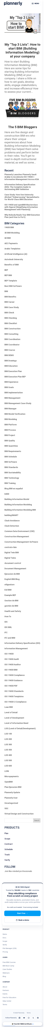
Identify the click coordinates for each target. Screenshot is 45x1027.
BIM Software (10, 462)
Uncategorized (11, 803)
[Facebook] (38, 1018)
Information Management (16, 648)
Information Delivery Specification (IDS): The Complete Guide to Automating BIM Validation (19, 186)
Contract (8, 844)
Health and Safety (12, 611)
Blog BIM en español (13, 488)
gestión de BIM (11, 606)
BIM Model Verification (14, 414)
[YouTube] (24, 1018)
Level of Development (14, 718)
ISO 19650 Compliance (14, 675)
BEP (6, 270)
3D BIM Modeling (12, 233)
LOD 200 (8, 739)
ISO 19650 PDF (10, 686)
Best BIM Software (13, 286)
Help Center (7, 1001)
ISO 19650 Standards (14, 691)
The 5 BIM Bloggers (22, 127)
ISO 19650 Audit (11, 659)
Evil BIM (7, 590)
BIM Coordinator (12, 344)
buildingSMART (11, 515)
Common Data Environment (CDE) (19, 531)
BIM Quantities (11, 446)
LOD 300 (8, 744)
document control (12, 563)
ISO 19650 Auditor (12, 664)
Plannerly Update (12, 792)
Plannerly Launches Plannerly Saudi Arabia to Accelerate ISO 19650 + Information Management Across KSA (21, 176)
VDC (6, 808)
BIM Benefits (10, 297)
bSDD (6, 494)
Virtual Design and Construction (19, 814)
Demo (5, 934)
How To (7, 616)
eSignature (9, 584)
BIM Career (9, 302)
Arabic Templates (12, 248)
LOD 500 (8, 760)
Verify (7, 860)
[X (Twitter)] (33, 1018)
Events (5, 994)
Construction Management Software (21, 542)
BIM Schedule (10, 456)
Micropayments (11, 776)
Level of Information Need (16, 723)
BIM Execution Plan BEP (15, 376)
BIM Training (10, 483)
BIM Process (10, 430)
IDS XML (8, 627)
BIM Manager (10, 408)
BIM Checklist (10, 323)
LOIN (6, 771)
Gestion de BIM (11, 600)
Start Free (21, 913)
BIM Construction (12, 328)
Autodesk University (13, 259)
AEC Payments (11, 243)
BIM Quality (9, 440)
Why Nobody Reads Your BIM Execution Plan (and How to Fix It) (22, 216)
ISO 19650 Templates (14, 696)
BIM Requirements (12, 451)
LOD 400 (8, 755)
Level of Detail (10, 712)
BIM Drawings (10, 360)
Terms (5, 1004)
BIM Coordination (12, 339)
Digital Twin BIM (11, 552)
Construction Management (16, 536)
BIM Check (9, 312)
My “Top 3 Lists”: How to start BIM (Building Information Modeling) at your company (22, 50)
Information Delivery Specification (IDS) (22, 643)
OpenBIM (8, 782)
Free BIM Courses (9, 962)
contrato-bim (10, 547)
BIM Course (9, 350)
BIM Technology (11, 478)
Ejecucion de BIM (12, 574)
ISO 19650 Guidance (13, 680)
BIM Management (12, 398)
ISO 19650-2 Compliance (15, 702)
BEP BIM (8, 275)
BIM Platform (10, 424)
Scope (7, 839)
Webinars (6, 973)
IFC (5, 632)
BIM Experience (11, 382)
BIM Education (11, 366)
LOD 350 (8, 750)
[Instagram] (29, 1018)
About (5, 987)
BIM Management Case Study (17, 403)
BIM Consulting (11, 334)
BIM (6, 291)
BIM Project (9, 435)
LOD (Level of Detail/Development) (20, 728)
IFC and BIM (9, 638)
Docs (4, 938)
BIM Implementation (13, 392)
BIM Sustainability (12, 472)
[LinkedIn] (19, 1018)
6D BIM (7, 238)
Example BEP (10, 595)
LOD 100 (8, 734)
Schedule (8, 849)
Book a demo (23, 920)
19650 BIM (9, 227)
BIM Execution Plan (13, 371)
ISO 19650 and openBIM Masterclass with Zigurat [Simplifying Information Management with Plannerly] (21, 207)
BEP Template (10, 281)
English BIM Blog (12, 579)
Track (7, 854)
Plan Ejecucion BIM (12, 787)
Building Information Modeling (18, 504)
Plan (6, 833)
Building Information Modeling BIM (20, 510)
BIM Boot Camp (8, 966)
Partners (6, 990)
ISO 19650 (9, 654)
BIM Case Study (11, 307)
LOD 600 (8, 766)
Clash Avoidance (12, 520)
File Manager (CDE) (9, 948)
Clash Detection (11, 526)
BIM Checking (10, 318)
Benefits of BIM (11, 264)
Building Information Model (16, 499)
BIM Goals (9, 387)
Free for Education (9, 997)
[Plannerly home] (13, 3)
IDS (5, 622)
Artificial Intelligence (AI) (15, 254)
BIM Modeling (10, 419)
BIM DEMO (9, 355)
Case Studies (7, 969)
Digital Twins (10, 558)
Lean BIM (8, 707)
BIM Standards (11, 467)
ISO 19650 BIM (10, 670)
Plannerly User (11, 798)
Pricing (5, 952)
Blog (4, 976)
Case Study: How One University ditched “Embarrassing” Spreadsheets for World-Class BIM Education (21, 197)
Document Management (15, 568)
